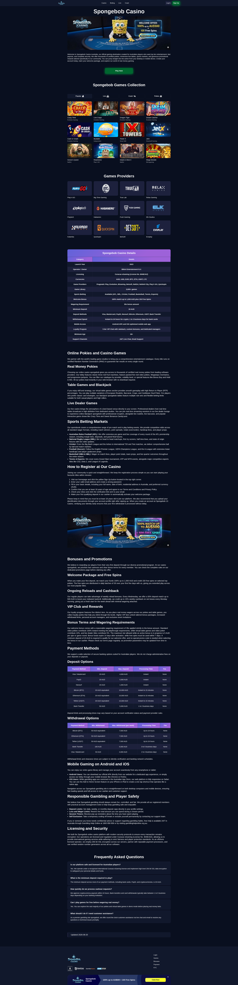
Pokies (156, 96)
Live (104, 96)
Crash (130, 96)
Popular (78, 96)
